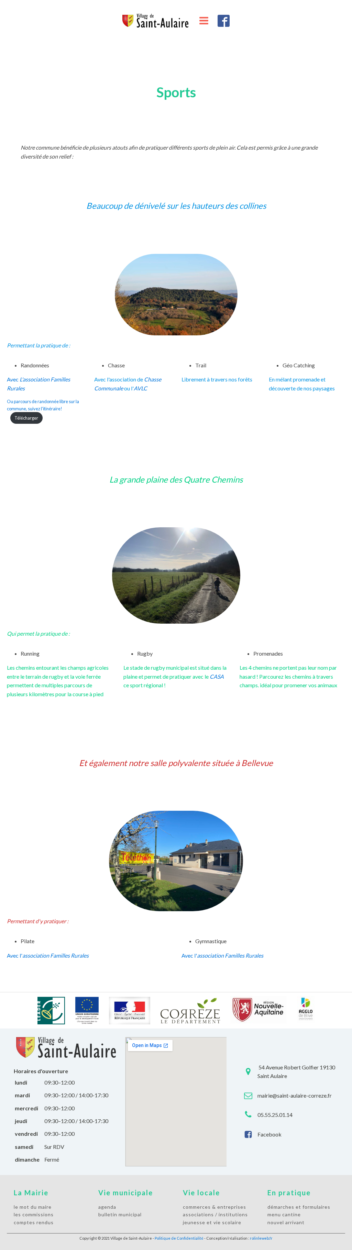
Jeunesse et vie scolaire (212, 1222)
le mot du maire (33, 1207)
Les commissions (34, 1214)
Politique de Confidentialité (179, 1238)
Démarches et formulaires (298, 1207)
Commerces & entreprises (214, 1207)
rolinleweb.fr (261, 1238)
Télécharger (26, 418)
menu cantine (284, 1214)
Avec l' (48, 955)
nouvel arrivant (286, 1222)
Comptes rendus (34, 1222)
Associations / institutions (215, 1214)
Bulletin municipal (120, 1214)
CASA (217, 676)
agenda (107, 1207)
